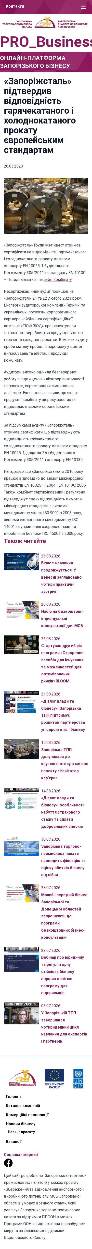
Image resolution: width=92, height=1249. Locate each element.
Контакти (15, 6)
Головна (14, 1096)
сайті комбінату (58, 279)
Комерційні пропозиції (27, 1114)
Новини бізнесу (20, 1124)
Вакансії (13, 1141)
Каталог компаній (23, 1105)
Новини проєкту (21, 1132)
